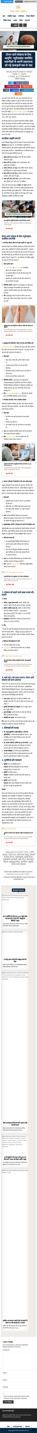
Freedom (7, 647)
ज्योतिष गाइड (11, 16)
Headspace (11, 393)
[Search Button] (21, 25)
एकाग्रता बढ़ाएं (23, 854)
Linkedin (27, 90)
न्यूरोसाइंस (19, 856)
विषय (8, 1426)
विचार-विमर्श (30, 16)
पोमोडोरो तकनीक (10, 859)
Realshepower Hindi (19, 71)
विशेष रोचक (7, 20)
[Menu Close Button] (33, 20)
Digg (16, 90)
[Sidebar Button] (25, 25)
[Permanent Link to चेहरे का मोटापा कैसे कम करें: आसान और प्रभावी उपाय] (15, 1046)
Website (5, 1387)
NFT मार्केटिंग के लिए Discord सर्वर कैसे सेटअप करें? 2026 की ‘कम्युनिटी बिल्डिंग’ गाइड (15, 918)
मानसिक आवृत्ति (27, 861)
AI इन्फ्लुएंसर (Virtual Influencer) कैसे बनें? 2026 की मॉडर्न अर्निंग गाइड (15, 1158)
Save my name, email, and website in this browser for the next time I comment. (16, 1397)
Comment (6, 1350)
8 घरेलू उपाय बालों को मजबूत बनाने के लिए (15, 960)
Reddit (27, 86)
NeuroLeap (15, 564)
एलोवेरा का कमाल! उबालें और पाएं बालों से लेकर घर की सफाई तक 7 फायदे (15, 1321)
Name (5, 1373)
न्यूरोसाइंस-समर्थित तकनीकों (19, 112)
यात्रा (15, 20)
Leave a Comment (19, 76)
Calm (19, 393)
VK (7, 90)
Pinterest (13, 86)
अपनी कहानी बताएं (17, 1426)
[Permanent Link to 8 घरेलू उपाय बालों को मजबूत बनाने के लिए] (15, 944)
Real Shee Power (18, 11)
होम (4, 16)
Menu (15, 25)
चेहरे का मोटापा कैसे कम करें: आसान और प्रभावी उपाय (15, 1124)
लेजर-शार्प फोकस (18, 864)
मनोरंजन (21, 16)
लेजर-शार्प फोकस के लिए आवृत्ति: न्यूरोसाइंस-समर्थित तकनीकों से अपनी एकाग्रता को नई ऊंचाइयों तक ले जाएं (18, 60)
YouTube (9, 267)
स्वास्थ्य (27, 20)
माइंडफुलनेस (14, 861)
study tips (21, 852)
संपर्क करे (27, 1426)
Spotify (17, 267)
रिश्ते (20, 20)
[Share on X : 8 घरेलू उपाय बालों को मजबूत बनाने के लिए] (11, 956)
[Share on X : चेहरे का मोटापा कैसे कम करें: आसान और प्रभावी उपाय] (11, 1120)
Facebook (22, 83)
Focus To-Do (11, 436)
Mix (19, 93)
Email (5, 1380)
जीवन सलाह (20, 78)
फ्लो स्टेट (22, 859)
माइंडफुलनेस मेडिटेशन (8, 347)
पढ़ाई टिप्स (28, 856)
